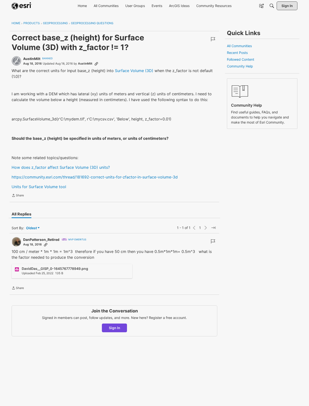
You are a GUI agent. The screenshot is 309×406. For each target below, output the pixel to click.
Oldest (32, 228)
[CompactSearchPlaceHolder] (271, 5)
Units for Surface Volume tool (39, 186)
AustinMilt (31, 59)
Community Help (240, 66)
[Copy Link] (96, 63)
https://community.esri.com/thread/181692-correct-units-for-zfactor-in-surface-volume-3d (95, 177)
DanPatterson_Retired (41, 239)
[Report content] (213, 39)
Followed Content (240, 59)
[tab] (21, 214)
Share (18, 195)
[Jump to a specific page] (213, 228)
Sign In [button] (114, 328)
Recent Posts (237, 53)
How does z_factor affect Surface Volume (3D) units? (61, 167)
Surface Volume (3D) (134, 70)
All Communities (239, 46)
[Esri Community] (22, 5)
